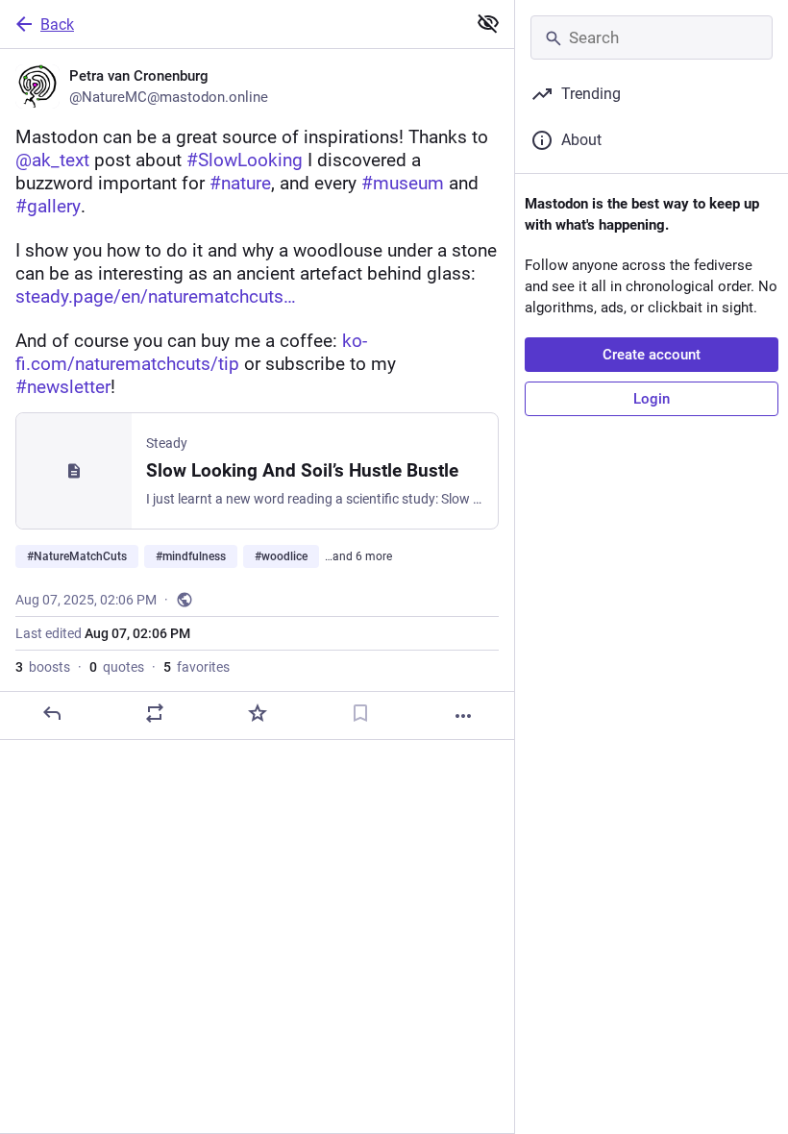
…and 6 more (358, 556)
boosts (42, 667)
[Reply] (51, 713)
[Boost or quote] (154, 713)
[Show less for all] (488, 23)
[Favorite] (257, 713)
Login (651, 398)
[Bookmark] (360, 713)
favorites (196, 667)
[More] (463, 715)
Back (57, 24)
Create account (652, 354)
